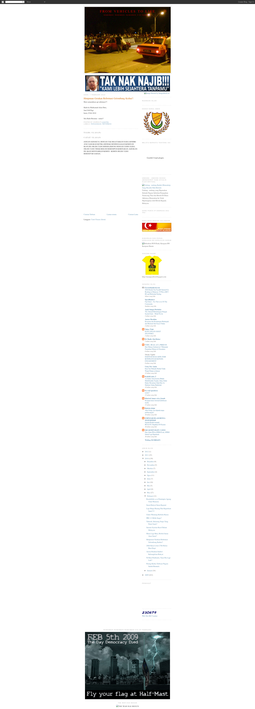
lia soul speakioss (151, 390)
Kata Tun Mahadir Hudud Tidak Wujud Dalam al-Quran (155, 370)
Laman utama (111, 214)
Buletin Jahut (150, 408)
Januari (150, 570)
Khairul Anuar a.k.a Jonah (155, 398)
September (151, 472)
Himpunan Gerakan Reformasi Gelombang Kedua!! (157, 540)
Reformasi (107, 124)
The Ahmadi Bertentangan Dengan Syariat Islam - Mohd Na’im (156, 313)
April (149, 489)
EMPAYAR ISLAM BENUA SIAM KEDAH (155, 419)
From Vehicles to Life (127, 11)
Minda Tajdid (150, 354)
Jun (148, 482)
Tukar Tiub (149, 329)
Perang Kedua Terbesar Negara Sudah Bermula (157, 564)
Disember (150, 461)
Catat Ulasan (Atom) (98, 219)
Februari (150, 496)
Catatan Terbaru (89, 214)
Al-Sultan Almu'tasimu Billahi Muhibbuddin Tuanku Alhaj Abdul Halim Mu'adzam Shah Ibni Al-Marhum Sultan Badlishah (156, 382)
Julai (149, 479)
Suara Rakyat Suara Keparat (156, 505)
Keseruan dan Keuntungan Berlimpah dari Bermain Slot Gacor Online (157, 322)
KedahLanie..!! (150, 376)
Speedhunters (150, 299)
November (151, 465)
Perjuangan (96, 124)
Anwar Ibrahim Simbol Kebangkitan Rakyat (154, 552)
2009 (147, 575)
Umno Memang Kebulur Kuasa (157, 514)
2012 (147, 451)
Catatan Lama (133, 214)
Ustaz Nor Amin (151, 366)
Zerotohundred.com (152, 287)
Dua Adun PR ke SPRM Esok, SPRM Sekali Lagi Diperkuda (157, 433)
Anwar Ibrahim (151, 319)
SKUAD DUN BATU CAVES (155, 430)
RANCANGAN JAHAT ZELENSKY (153, 332)
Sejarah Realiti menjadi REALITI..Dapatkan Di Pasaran (155, 423)
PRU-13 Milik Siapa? (154, 518)
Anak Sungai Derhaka (153, 309)
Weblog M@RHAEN (152, 440)
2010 (147, 458)
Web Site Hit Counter (149, 616)
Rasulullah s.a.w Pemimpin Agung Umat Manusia (158, 500)
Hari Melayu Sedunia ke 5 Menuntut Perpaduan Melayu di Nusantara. (156, 348)
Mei (148, 485)
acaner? (147, 393)
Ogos (149, 475)
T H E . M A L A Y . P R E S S (156, 344)
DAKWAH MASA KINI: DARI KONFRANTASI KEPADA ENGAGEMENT (155, 359)
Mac (149, 492)
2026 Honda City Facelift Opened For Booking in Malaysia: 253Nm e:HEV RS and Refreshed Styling (157, 292)
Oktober (150, 468)
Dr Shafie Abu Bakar (152, 339)
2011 (147, 455)
